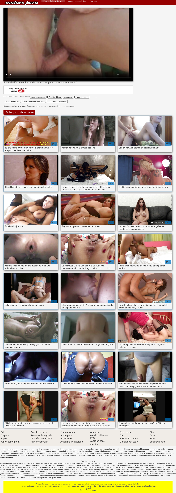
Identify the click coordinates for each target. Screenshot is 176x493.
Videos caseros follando (79, 471)
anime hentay (91, 449)
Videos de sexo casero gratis (57, 471)
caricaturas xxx (6, 451)
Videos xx (92, 474)
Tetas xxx (13, 467)
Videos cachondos (31, 474)
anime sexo (102, 449)
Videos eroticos (133, 476)
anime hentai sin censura (39, 449)
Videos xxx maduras (157, 471)
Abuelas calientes (144, 469)
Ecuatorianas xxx (96, 465)
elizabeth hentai (33, 453)
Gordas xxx (112, 463)
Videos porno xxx (38, 471)
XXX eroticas (22, 478)
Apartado (93, 1)
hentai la (151, 453)
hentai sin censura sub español (40, 455)
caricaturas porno (168, 449)
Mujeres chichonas (126, 467)
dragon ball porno (150, 451)
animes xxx (135, 449)
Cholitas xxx (161, 465)
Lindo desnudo (82, 97)
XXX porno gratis (144, 474)
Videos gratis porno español (143, 465)
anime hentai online (20, 449)
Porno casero (25, 471)
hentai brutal (45, 453)
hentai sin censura (19, 455)
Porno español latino (110, 467)
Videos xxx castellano (14, 474)
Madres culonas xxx (98, 463)
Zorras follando (66, 467)
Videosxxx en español (37, 478)
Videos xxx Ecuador (112, 469)
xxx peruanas (46, 463)
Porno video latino (46, 476)
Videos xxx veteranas (8, 476)
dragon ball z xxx (7, 453)
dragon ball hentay (135, 451)
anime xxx (111, 449)
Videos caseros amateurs (95, 476)
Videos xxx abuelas (129, 469)
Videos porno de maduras (79, 465)
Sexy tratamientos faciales (33, 101)
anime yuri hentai (123, 449)
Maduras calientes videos (116, 476)
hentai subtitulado (102, 455)
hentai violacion (137, 455)
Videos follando (60, 476)
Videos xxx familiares (47, 474)
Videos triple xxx (159, 469)
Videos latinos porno (123, 465)
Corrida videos (55, 97)
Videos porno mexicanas (120, 471)
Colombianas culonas (81, 463)
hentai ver (127, 455)
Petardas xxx (122, 463)
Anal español (66, 463)
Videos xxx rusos (94, 467)
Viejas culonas (6, 463)
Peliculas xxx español (95, 469)
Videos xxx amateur (64, 474)
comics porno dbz (74, 451)
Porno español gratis (128, 474)
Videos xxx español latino (28, 476)
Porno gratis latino (53, 478)
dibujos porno (93, 451)
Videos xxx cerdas (80, 474)
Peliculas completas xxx (57, 465)
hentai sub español (61, 455)
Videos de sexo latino (51, 467)
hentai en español (102, 453)
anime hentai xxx (78, 449)
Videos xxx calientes (8, 478)
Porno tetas (14, 471)
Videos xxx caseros (136, 463)
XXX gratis (56, 463)
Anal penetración (38, 97)
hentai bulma (56, 453)
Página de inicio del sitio (53, 1)
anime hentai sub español (60, 449)
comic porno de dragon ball (35, 451)
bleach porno (145, 449)
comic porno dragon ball (56, 451)
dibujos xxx (104, 451)
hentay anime (149, 455)
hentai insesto (142, 453)
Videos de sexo (165, 463)
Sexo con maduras (34, 467)
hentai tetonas (116, 455)
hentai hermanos (129, 453)
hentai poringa (6, 455)
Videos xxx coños (19, 463)
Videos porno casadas (139, 471)
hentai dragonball (87, 453)
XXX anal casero (33, 463)
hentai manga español (165, 453)
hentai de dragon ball (70, 453)
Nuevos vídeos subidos (76, 1)
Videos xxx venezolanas (48, 469)
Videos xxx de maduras (9, 469)
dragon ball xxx (164, 451)
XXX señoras (165, 476)
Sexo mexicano (79, 469)
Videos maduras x (65, 469)
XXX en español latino (28, 469)
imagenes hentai (162, 455)
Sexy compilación (12, 101)
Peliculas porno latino (24, 465)
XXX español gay (80, 467)
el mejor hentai (20, 453)
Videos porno (109, 465)
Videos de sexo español (100, 471)
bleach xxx (156, 449)
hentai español (116, 453)
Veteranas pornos (40, 465)
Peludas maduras (151, 463)
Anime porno (21, 3)
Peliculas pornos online (149, 476)
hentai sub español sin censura (82, 455)
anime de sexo (6, 449)
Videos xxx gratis (164, 467)
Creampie (68, 97)
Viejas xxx (22, 467)
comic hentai (18, 451)
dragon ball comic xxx (118, 451)
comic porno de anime (57, 101)
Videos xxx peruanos (76, 476)
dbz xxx (85, 451)
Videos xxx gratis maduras (146, 467)
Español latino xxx (7, 465)
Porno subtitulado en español (164, 474)
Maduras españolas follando (108, 474)
